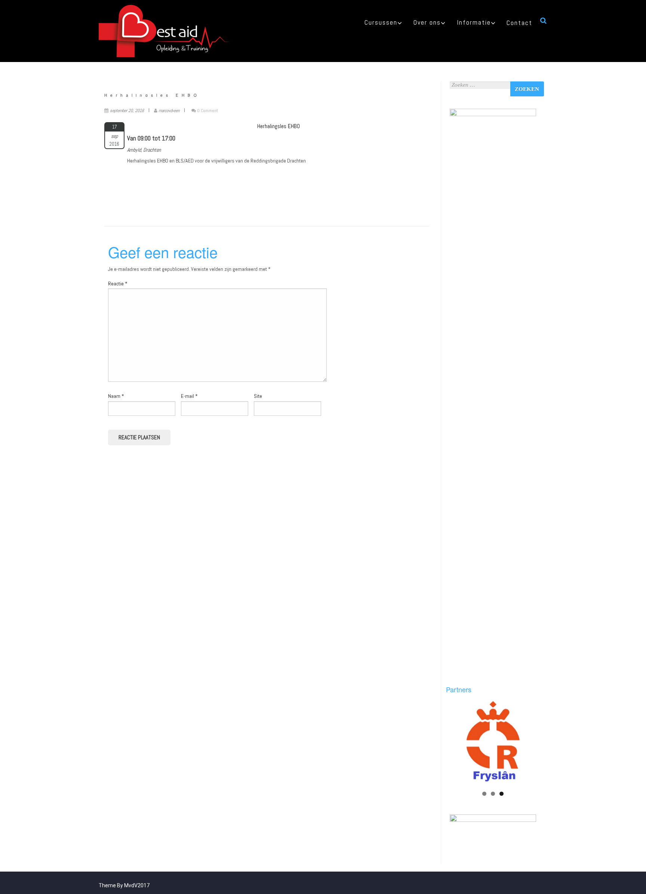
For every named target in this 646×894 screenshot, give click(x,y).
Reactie (117, 283)
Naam (116, 396)
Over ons (427, 22)
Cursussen (380, 22)
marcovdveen (169, 111)
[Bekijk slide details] (493, 742)
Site (258, 396)
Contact (519, 22)
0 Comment (207, 111)
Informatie (474, 22)
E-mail (189, 396)
